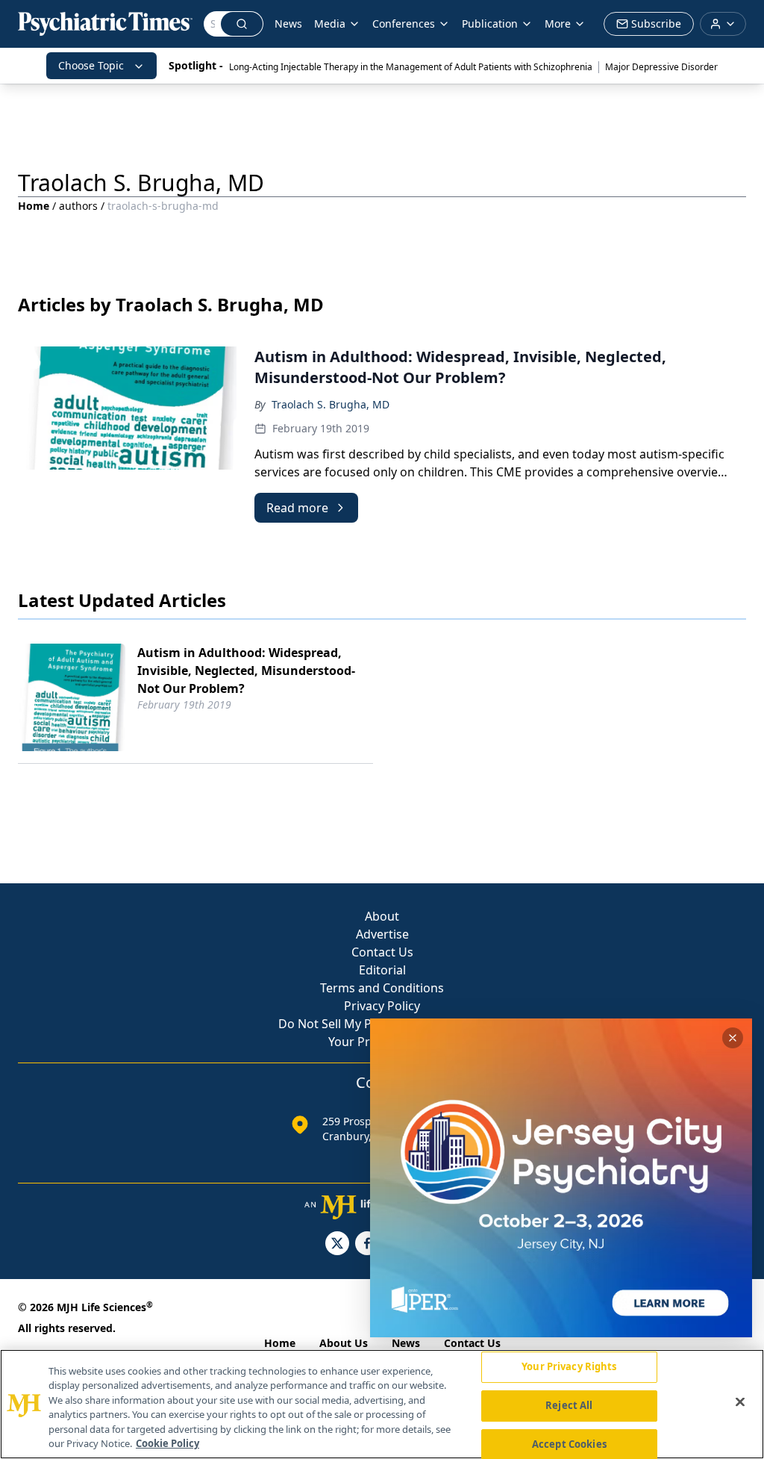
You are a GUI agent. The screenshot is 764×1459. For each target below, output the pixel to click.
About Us (343, 1343)
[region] (382, 1404)
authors (78, 206)
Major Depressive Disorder (661, 66)
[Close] (740, 1402)
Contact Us (382, 952)
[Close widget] (732, 1037)
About (382, 916)
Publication (490, 23)
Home (33, 206)
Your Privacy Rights (569, 1367)
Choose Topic (91, 65)
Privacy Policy (382, 1006)
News (288, 23)
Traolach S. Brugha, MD (330, 404)
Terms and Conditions (382, 988)
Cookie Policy (167, 1443)
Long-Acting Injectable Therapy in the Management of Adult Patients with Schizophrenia (410, 66)
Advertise (382, 934)
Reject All (568, 1405)
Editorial (382, 970)
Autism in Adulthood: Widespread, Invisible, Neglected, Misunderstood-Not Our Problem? (246, 670)
